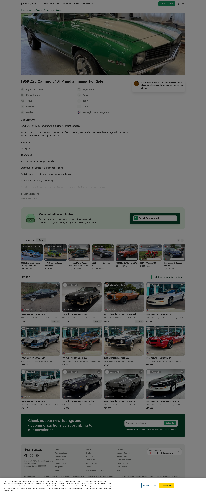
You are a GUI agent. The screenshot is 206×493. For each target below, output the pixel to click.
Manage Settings (149, 485)
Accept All (167, 485)
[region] (103, 485)
